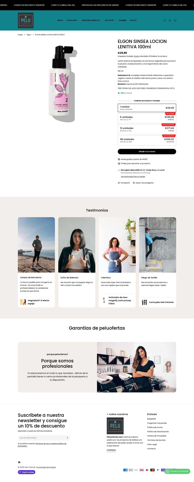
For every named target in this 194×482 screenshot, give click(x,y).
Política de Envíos (155, 427)
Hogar (20, 35)
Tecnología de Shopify (46, 467)
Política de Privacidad (156, 436)
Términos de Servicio (156, 440)
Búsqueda (151, 419)
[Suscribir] (67, 437)
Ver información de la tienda (133, 176)
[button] (147, 108)
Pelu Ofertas (29, 467)
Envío (136, 56)
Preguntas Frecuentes (157, 423)
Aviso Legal (152, 444)
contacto (111, 450)
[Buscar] (164, 20)
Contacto (151, 448)
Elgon (29, 35)
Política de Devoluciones (158, 431)
